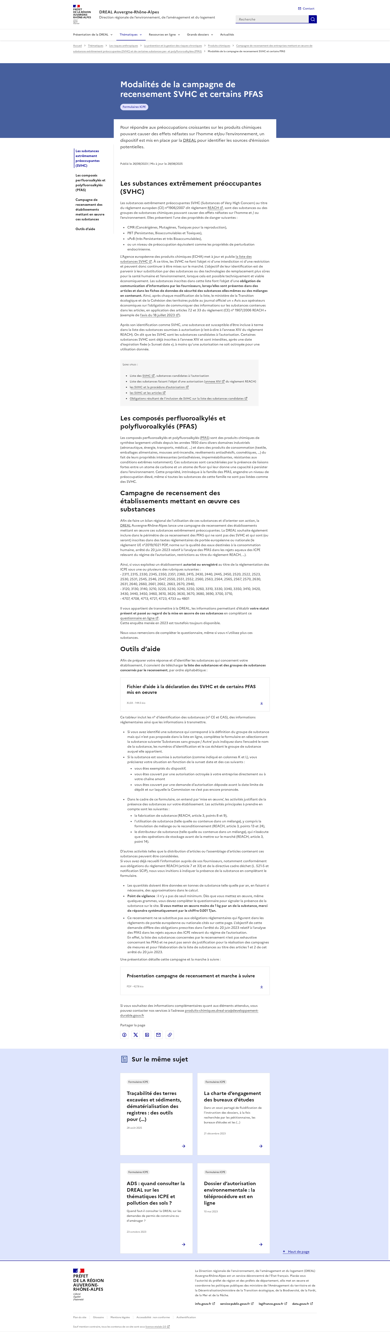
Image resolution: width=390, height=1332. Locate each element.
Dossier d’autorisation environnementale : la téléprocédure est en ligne (230, 1193)
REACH (213, 207)
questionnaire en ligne (137, 618)
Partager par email (158, 1035)
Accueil (77, 46)
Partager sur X (136, 1035)
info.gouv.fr (203, 1304)
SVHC (146, 376)
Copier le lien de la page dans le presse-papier (170, 1035)
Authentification (186, 1317)
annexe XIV (213, 381)
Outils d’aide (85, 228)
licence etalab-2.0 (155, 1327)
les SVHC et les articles (146, 393)
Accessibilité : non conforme (153, 1317)
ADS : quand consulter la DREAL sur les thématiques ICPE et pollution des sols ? (156, 1193)
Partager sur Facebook (124, 1035)
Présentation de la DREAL (90, 34)
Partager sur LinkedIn (147, 1035)
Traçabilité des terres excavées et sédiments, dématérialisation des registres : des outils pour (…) (154, 1106)
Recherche (313, 19)
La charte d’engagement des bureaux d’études (232, 1097)
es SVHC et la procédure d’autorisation (158, 387)
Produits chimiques (219, 46)
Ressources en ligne (162, 34)
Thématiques (129, 34)
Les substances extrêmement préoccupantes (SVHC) (88, 158)
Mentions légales (120, 1317)
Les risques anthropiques (123, 46)
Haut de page (298, 1251)
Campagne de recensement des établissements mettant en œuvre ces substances (90, 209)
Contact (308, 8)
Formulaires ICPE (134, 107)
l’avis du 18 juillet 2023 (157, 315)
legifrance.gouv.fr (271, 1304)
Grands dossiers (198, 34)
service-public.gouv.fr (235, 1304)
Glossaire (98, 1317)
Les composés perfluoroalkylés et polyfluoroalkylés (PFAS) (90, 182)
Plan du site (79, 1317)
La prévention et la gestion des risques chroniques (173, 46)
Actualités (227, 34)
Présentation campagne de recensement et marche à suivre (191, 975)
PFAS (204, 437)
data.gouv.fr (300, 1304)
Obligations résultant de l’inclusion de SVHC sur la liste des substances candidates (187, 398)
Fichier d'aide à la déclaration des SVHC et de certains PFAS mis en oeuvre (191, 689)
